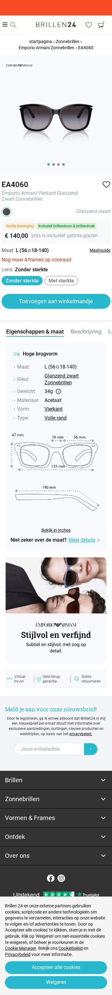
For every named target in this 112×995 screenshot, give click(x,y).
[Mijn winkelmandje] (101, 24)
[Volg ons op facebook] (50, 878)
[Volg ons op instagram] (61, 878)
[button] (106, 185)
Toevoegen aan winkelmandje (56, 301)
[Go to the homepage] (56, 24)
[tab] (56, 780)
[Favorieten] (88, 24)
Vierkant (47, 193)
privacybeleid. (80, 734)
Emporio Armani (19, 193)
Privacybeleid (17, 954)
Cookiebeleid (70, 948)
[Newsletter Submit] (91, 749)
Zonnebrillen (29, 199)
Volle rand (55, 418)
